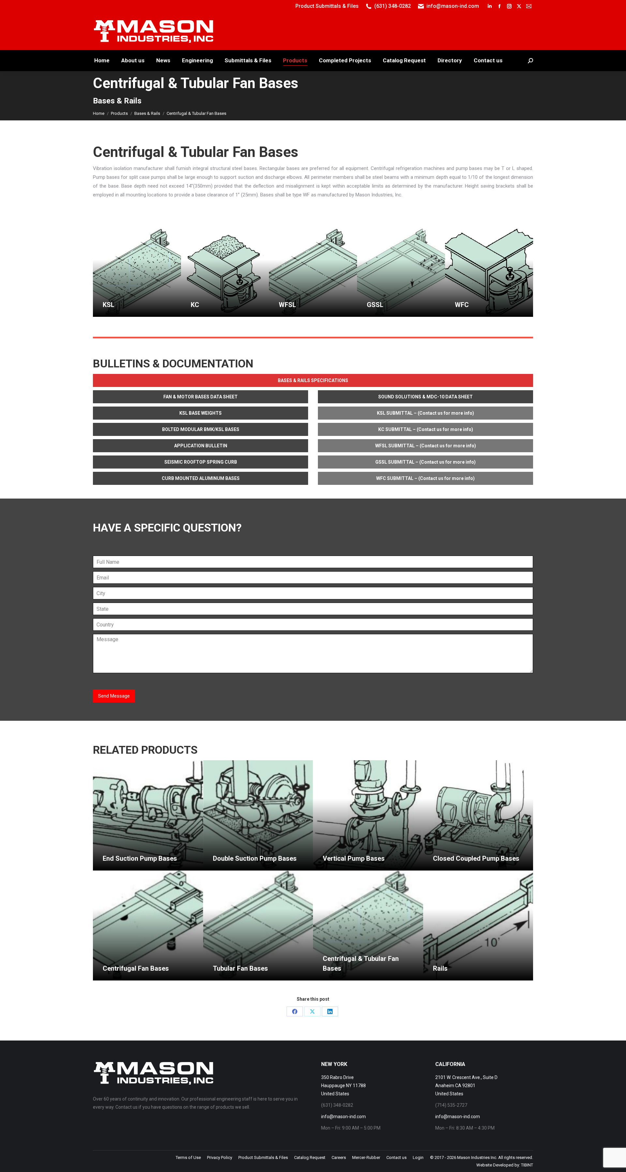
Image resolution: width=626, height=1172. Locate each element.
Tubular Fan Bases (240, 968)
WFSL (287, 305)
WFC (462, 305)
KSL (108, 305)
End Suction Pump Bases (140, 858)
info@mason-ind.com (452, 6)
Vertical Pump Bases (354, 858)
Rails (440, 968)
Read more (114, 314)
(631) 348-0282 (392, 6)
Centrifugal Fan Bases (136, 968)
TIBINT (527, 1165)
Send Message (114, 696)
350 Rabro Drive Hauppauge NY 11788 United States (343, 1085)
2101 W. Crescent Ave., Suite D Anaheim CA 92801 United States (466, 1085)
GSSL (375, 305)
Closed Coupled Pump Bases (476, 858)
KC (195, 305)
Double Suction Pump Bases (255, 858)
